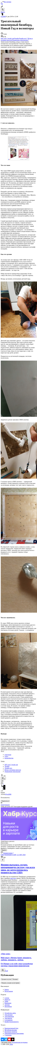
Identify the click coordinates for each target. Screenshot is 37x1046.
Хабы (6, 1001)
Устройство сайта (10, 1013)
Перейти (4, 850)
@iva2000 (8, 794)
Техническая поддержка (20, 1042)
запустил (13, 878)
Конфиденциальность (12, 1022)
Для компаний (9, 1016)
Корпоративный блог (11, 1028)
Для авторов (9, 1015)
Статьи (7, 998)
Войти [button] (3, 12)
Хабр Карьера (5, 805)
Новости (7, 999)
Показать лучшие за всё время (10, 983)
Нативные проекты (11, 1032)
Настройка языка (6, 1042)
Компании (8, 1003)
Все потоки (7, 2)
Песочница (8, 1006)
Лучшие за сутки (6, 979)
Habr (11, 1044)
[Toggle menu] (1, 2)
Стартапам (8, 1035)
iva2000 (3, 16)
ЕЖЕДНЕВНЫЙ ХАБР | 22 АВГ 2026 (13, 855)
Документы (8, 1018)
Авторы (7, 1005)
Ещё (6, 971)
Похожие (15, 979)
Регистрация (9, 991)
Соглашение (9, 1020)
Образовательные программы (14, 1033)
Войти (7, 989)
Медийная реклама (11, 1030)
